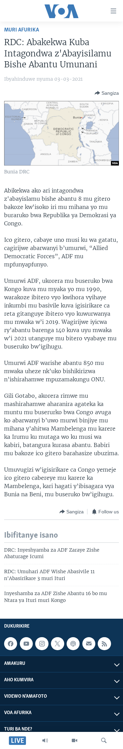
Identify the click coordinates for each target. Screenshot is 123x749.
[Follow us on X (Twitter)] (57, 643)
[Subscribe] (88, 643)
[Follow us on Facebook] (10, 643)
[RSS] (104, 643)
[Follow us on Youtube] (26, 643)
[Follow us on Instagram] (41, 643)
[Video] (74, 740)
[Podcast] (73, 643)
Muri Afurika (21, 30)
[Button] (107, 93)
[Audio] (45, 740)
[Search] (104, 740)
